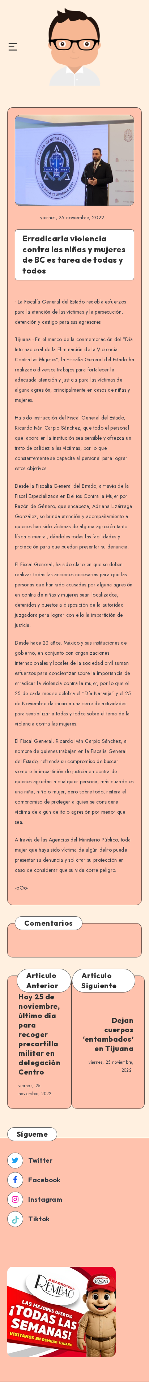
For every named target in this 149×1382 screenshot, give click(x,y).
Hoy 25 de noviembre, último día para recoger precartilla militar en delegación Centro (39, 1034)
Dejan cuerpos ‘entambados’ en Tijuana (108, 1034)
